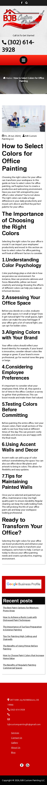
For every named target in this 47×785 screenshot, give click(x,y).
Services (15, 733)
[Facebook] (22, 2)
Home (7, 69)
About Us (9, 77)
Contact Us (10, 102)
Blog (6, 110)
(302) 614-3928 (18, 46)
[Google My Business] (26, 2)
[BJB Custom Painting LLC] (23, 29)
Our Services (11, 85)
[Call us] (8, 715)
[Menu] (23, 60)
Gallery (7, 94)
